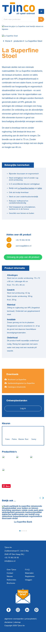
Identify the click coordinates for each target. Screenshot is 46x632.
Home (8, 41)
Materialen (29, 573)
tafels (40, 188)
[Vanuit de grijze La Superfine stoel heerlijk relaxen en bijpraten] (8, 476)
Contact (10, 573)
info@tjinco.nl (9, 561)
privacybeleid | (31, 619)
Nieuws (10, 576)
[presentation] (40, 498)
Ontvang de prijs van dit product (23, 257)
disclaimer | (9, 622)
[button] (20, 531)
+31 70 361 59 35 (23, 240)
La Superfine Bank (23, 522)
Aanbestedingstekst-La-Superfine (21, 383)
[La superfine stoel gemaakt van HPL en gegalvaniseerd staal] (36, 463)
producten (18, 41)
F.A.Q (27, 570)
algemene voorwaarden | (14, 619)
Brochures (11, 583)
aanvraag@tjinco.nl (23, 246)
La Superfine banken (26, 188)
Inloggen (28, 580)
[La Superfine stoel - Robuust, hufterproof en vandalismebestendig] (8, 461)
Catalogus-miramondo (17, 387)
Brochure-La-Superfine (17, 379)
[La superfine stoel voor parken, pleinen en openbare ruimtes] (22, 463)
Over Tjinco (11, 570)
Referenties (11, 580)
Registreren (29, 576)
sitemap (17, 622)
